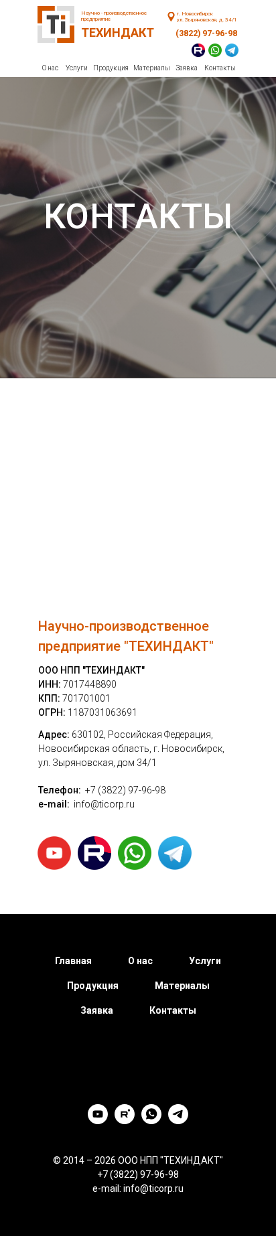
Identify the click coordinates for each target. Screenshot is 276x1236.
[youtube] (98, 1120)
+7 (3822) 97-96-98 (125, 790)
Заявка (187, 68)
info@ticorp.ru (104, 804)
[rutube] (125, 1120)
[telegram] (178, 1120)
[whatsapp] (151, 1120)
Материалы (151, 68)
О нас (50, 68)
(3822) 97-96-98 (206, 33)
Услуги (77, 68)
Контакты (220, 68)
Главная (73, 960)
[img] (171, 16)
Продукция (111, 68)
